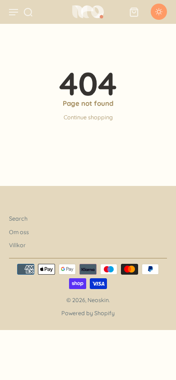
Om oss (19, 231)
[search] (28, 12)
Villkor (17, 245)
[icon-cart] (134, 12)
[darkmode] (159, 12)
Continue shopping (88, 117)
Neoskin (98, 299)
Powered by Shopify (88, 313)
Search (18, 218)
